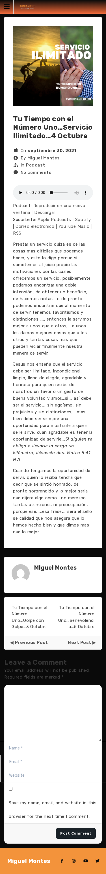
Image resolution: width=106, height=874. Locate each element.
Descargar (44, 212)
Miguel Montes (28, 861)
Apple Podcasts (54, 219)
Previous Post (31, 642)
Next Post (79, 642)
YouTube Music (74, 226)
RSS (17, 233)
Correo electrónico (35, 226)
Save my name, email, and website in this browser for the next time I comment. (52, 809)
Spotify (83, 219)
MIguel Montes (43, 158)
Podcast (35, 165)
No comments (36, 172)
